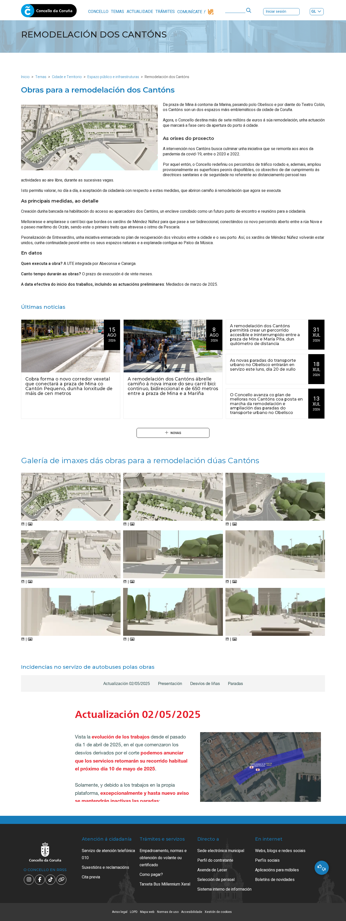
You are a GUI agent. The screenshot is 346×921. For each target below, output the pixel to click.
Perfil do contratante (215, 860)
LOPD (134, 912)
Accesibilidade (191, 912)
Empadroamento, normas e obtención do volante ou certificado (163, 858)
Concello (98, 12)
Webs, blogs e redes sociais (280, 851)
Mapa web (147, 912)
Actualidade (140, 12)
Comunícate (189, 12)
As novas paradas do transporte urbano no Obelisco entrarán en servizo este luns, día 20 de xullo (263, 365)
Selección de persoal (216, 880)
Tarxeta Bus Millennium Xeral (165, 884)
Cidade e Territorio (67, 77)
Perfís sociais (267, 860)
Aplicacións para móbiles (277, 870)
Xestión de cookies (218, 912)
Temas (117, 12)
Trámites (165, 12)
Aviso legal (119, 912)
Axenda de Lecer (212, 870)
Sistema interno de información (224, 889)
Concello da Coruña (49, 12)
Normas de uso (168, 912)
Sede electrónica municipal (220, 851)
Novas (175, 433)
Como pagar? (151, 875)
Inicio (25, 77)
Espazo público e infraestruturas (113, 77)
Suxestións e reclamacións (105, 867)
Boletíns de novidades (275, 880)
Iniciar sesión (276, 11)
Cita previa (91, 877)
